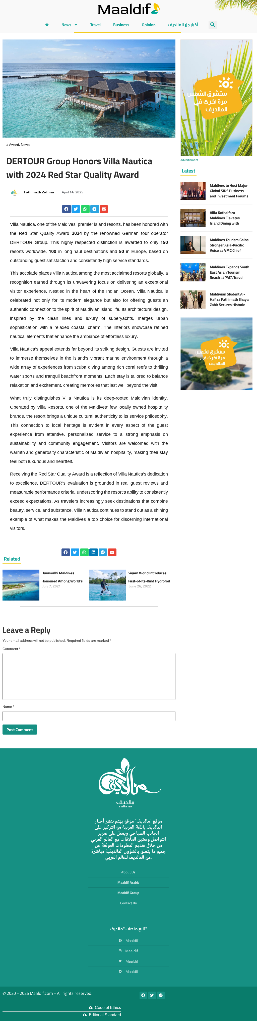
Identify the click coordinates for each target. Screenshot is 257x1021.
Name (8, 707)
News (66, 24)
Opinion (149, 24)
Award (14, 145)
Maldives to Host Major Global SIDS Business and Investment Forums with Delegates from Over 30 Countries (229, 196)
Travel (95, 24)
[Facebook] (143, 995)
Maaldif (131, 940)
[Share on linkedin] (93, 552)
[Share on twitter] (76, 209)
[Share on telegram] (94, 209)
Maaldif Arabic (128, 882)
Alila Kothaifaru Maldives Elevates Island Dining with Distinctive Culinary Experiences (225, 223)
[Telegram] (161, 995)
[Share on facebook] (66, 209)
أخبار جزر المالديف (183, 24)
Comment (11, 649)
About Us (128, 872)
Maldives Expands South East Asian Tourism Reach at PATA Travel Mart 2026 (229, 274)
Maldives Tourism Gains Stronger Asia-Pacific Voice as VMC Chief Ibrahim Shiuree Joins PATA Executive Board (229, 250)
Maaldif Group (128, 892)
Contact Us (128, 903)
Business (121, 24)
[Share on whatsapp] (85, 209)
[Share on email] (104, 209)
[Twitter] (152, 995)
